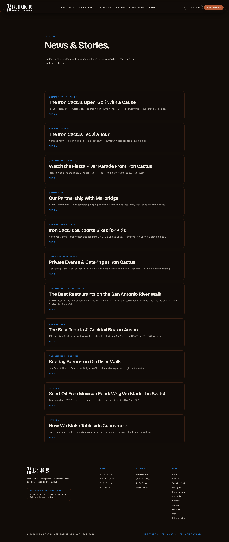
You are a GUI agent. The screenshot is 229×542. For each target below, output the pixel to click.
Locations (120, 8)
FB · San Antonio (191, 534)
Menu (71, 8)
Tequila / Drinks (86, 8)
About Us (176, 496)
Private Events (136, 8)
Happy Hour (105, 8)
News (174, 514)
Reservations (214, 8)
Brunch (175, 479)
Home (62, 8)
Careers (175, 505)
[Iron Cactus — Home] (19, 8)
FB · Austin (169, 534)
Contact (152, 8)
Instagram (151, 534)
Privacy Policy (178, 518)
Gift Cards (177, 509)
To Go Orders (194, 8)
